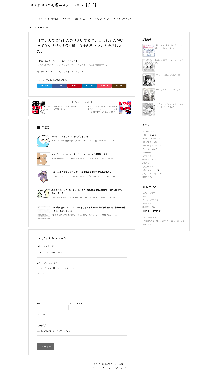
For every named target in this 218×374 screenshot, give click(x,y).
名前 (39, 303)
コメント (40, 273)
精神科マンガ (147, 170)
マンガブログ (149, 142)
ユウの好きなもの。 (152, 145)
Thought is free (123, 368)
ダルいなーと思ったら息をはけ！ (168, 75)
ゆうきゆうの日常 (151, 138)
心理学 (147, 167)
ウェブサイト (42, 314)
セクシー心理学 (148, 193)
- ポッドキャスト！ (150, 217)
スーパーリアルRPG (150, 200)
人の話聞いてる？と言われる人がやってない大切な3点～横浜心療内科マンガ (72, 65)
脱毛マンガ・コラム (152, 174)
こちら (64, 71)
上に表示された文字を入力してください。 (54, 331)
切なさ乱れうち (150, 149)
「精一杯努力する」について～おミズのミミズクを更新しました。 (81, 172)
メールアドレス (76, 303)
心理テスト (148, 163)
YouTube (148, 131)
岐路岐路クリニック (152, 159)
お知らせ (45, 27)
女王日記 (147, 156)
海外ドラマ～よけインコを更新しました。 (70, 136)
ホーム (34, 27)
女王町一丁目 (147, 203)
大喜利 (146, 152)
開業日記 (147, 177)
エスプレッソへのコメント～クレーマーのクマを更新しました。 (80, 154)
